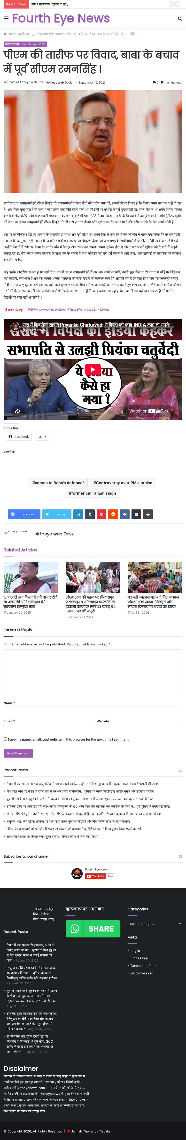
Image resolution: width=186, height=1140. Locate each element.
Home (11, 34)
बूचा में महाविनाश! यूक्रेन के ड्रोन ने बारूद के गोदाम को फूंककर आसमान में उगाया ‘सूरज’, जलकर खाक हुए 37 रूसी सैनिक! (101, 4)
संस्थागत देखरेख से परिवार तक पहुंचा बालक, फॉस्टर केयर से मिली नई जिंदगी (52, 836)
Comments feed (143, 966)
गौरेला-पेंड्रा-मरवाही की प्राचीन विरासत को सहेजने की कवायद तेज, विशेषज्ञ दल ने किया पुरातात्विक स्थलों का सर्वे (74, 829)
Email (9, 721)
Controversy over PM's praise (124, 482)
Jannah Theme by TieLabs (91, 1131)
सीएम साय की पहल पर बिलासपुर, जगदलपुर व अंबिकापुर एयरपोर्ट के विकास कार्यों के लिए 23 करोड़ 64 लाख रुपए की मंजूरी (91, 604)
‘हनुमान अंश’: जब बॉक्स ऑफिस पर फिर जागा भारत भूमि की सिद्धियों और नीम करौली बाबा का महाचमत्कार (68, 821)
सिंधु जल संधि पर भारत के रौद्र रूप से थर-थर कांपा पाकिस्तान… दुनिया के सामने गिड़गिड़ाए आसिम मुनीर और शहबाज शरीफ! (80, 791)
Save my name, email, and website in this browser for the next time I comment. (69, 739)
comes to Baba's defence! (59, 482)
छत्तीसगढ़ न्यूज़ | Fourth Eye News (41, 34)
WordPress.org (142, 973)
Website (103, 721)
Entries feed (140, 958)
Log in (135, 951)
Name (9, 703)
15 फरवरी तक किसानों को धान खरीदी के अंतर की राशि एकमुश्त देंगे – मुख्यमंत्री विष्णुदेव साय (30, 602)
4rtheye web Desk (59, 82)
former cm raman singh (93, 493)
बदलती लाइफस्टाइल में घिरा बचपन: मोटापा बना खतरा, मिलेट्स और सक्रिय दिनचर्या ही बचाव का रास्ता (153, 602)
